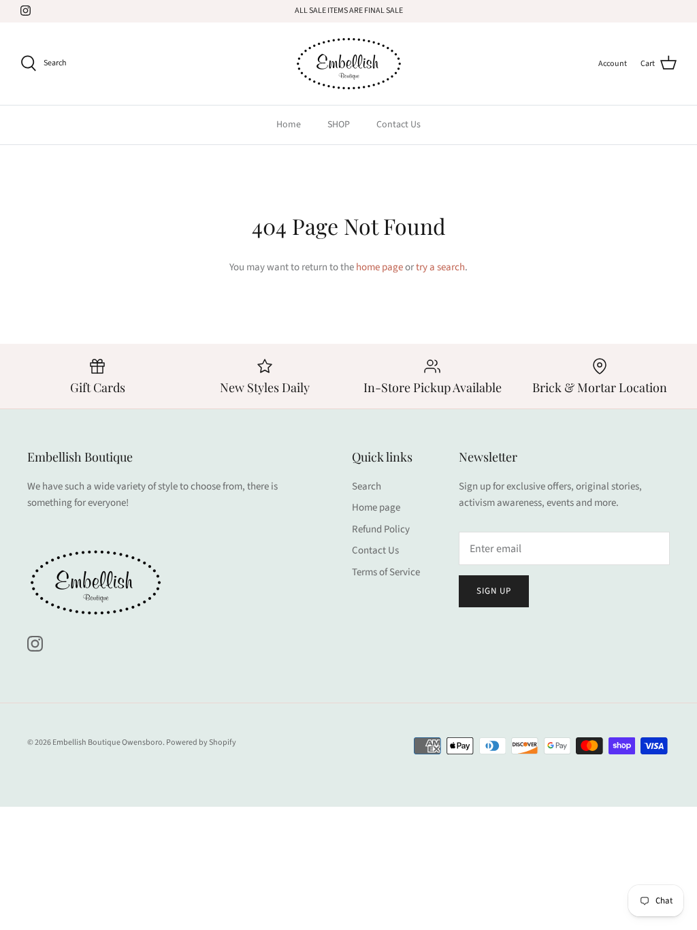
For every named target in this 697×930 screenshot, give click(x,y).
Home (288, 124)
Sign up (493, 591)
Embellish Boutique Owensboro (107, 742)
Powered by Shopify (201, 742)
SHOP (338, 124)
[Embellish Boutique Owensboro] (348, 63)
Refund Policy (381, 529)
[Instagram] (25, 10)
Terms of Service (386, 572)
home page (379, 267)
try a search (440, 267)
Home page (376, 507)
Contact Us (398, 124)
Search (366, 486)
